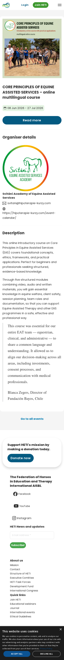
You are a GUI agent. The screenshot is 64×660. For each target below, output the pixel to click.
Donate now (21, 458)
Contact (15, 569)
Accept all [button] (17, 654)
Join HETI (41, 5)
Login (25, 5)
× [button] (60, 629)
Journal (14, 608)
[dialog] (32, 643)
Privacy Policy (46, 648)
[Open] (60, 4)
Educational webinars (23, 604)
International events (22, 612)
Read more (32, 120)
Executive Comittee (22, 578)
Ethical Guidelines (20, 616)
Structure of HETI (20, 573)
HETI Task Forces (20, 582)
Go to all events (32, 419)
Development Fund (21, 586)
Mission (14, 565)
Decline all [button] (46, 654)
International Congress (24, 590)
